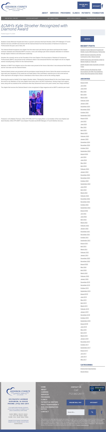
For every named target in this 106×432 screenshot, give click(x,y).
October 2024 (85, 148)
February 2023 (85, 196)
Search (87, 39)
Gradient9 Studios (18, 423)
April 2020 (84, 270)
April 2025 (84, 130)
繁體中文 (16, 414)
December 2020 (85, 258)
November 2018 (85, 315)
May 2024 (83, 163)
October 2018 (85, 318)
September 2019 (85, 291)
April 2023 (84, 190)
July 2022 (83, 214)
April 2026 (84, 94)
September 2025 (85, 115)
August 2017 (84, 351)
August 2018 (84, 324)
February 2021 (85, 252)
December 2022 (85, 199)
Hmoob (18, 417)
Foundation (98, 13)
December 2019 (85, 282)
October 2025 (85, 112)
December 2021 (85, 231)
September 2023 (85, 184)
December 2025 (85, 106)
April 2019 (84, 303)
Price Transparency (50, 405)
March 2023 (84, 193)
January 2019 (84, 312)
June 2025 (84, 124)
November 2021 (85, 234)
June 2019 (84, 297)
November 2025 (85, 109)
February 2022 (85, 225)
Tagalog (25, 415)
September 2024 (85, 151)
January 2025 (84, 139)
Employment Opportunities (88, 369)
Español (11, 414)
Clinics (76, 13)
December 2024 (85, 142)
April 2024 (84, 166)
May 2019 (83, 300)
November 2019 (85, 285)
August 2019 (84, 294)
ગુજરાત (14, 417)
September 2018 (85, 321)
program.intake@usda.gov (83, 425)
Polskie (26, 417)
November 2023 (85, 178)
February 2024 (85, 169)
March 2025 (84, 133)
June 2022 (84, 217)
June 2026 (84, 88)
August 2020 (84, 264)
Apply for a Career (73, 18)
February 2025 (85, 136)
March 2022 (84, 222)
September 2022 (85, 208)
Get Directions (53, 18)
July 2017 (83, 353)
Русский (10, 417)
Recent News (84, 372)
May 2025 (83, 127)
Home (43, 387)
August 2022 (84, 211)
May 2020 (83, 267)
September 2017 (85, 348)
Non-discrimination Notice (49, 408)
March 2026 (84, 97)
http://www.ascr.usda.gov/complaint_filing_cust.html (83, 420)
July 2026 (83, 86)
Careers (44, 392)
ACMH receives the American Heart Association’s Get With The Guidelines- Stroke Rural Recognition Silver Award (92, 71)
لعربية (11, 415)
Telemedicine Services (94, 18)
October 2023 (85, 181)
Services (54, 13)
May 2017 (83, 359)
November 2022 (85, 202)
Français (21, 415)
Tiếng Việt (20, 414)
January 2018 (84, 339)
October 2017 (85, 345)
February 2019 (85, 309)
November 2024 (85, 145)
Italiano (22, 417)
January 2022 (84, 228)
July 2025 (83, 121)
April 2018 (84, 333)
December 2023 (85, 175)
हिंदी (17, 415)
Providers (65, 13)
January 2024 (84, 172)
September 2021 (85, 240)
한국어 (14, 415)
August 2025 (84, 118)
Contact (45, 412)
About (45, 13)
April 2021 (84, 246)
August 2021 (84, 243)
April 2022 (84, 220)
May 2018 (83, 330)
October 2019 (85, 288)
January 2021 (84, 255)
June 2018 (84, 327)
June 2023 (84, 187)
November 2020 (85, 261)
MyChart (96, 6)
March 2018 (84, 336)
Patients (86, 13)
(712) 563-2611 (22, 404)
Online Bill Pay (83, 5)
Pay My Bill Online (11, 18)
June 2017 (84, 356)
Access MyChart (32, 18)
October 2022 (85, 205)
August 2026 (84, 83)
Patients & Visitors (49, 402)
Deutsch (25, 414)
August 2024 (84, 154)
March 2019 (84, 306)
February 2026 (85, 100)
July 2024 (83, 157)
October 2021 (85, 237)
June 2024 (84, 160)
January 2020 (84, 279)
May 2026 (83, 91)
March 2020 (84, 273)
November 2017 (85, 342)
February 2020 (85, 276)
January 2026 (84, 103)
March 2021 (84, 249)
